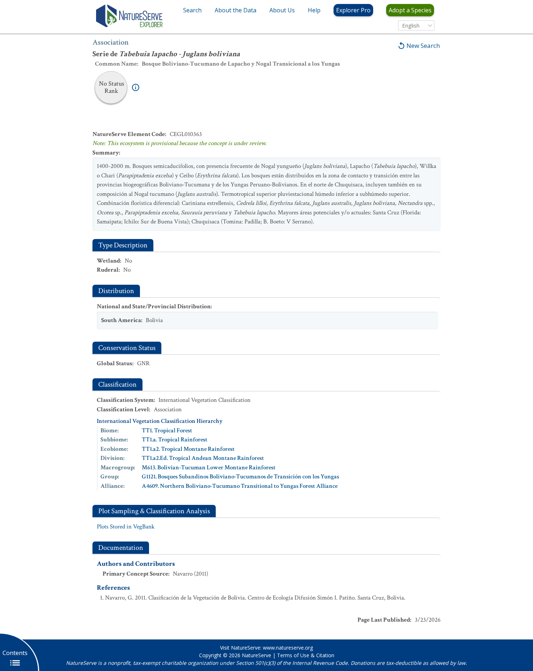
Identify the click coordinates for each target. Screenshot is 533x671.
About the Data (235, 10)
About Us (282, 10)
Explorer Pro (353, 10)
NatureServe (256, 655)
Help (314, 10)
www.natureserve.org (288, 647)
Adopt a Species (410, 10)
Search (192, 10)
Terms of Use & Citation (305, 655)
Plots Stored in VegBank (125, 527)
